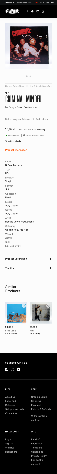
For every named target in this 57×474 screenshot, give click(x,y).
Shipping (41, 129)
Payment (36, 405)
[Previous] (7, 316)
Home (8, 86)
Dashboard (11, 451)
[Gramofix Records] (19, 11)
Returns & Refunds (41, 409)
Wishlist (9, 447)
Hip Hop (29, 86)
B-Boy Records (13, 165)
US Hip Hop (11, 229)
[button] (50, 11)
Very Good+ (12, 205)
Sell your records (14, 409)
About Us (10, 396)
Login (8, 439)
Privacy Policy (39, 455)
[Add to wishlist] (24, 306)
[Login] (30, 11)
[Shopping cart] (41, 11)
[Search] (25, 11)
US (6, 173)
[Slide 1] (26, 76)
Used (8, 197)
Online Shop (18, 86)
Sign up (9, 443)
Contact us (11, 413)
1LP (7, 93)
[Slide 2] (30, 76)
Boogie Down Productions (23, 107)
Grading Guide (39, 396)
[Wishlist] (36, 11)
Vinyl (8, 181)
